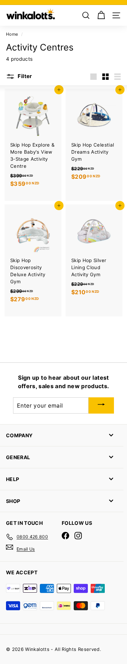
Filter (24, 76)
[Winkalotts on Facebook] (65, 535)
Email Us (26, 549)
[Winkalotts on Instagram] (78, 535)
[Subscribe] (101, 405)
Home (12, 34)
